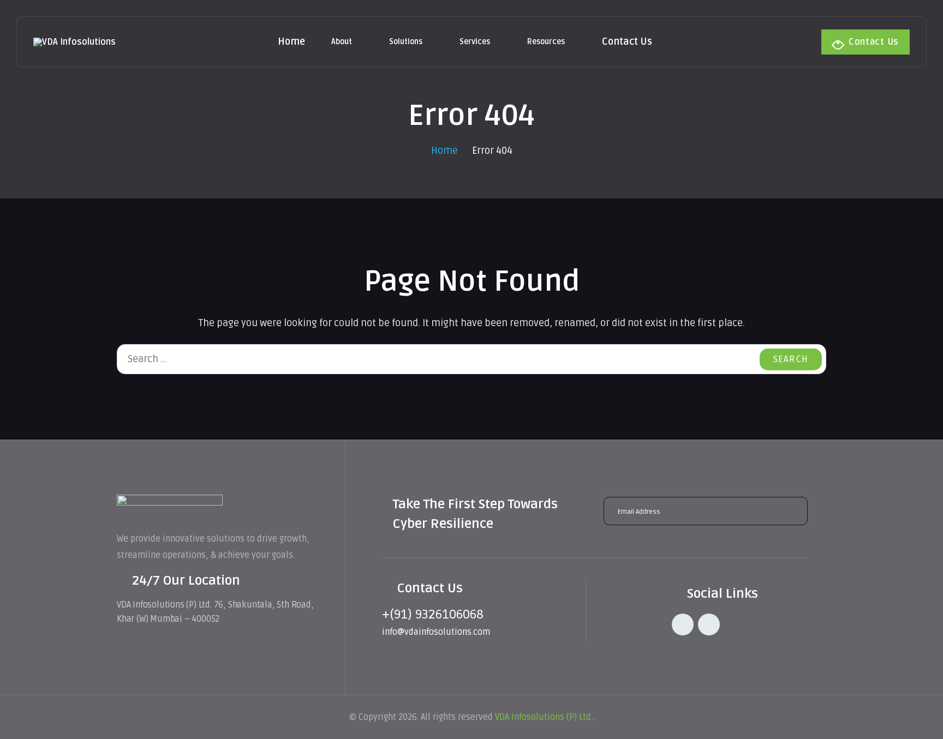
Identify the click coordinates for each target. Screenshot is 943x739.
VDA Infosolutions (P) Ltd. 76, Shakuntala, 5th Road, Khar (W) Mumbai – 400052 (215, 611)
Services (474, 41)
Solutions (405, 41)
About (341, 41)
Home (291, 41)
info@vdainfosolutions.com (436, 632)
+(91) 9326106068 (433, 614)
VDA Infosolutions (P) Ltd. (544, 717)
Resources (546, 41)
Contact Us (627, 41)
